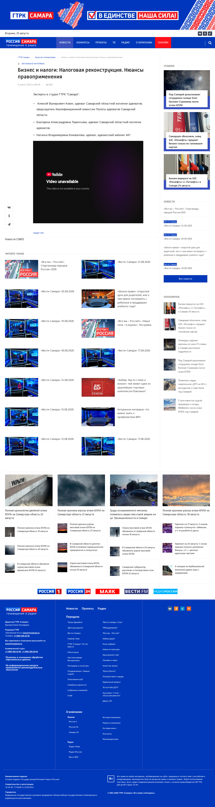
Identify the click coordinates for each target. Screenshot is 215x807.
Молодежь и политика (78, 666)
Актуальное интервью (33, 64)
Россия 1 (73, 722)
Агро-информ (109, 644)
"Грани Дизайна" (75, 622)
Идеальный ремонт (112, 682)
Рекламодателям (110, 739)
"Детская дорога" (75, 628)
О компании (144, 42)
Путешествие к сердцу (113, 677)
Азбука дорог (109, 639)
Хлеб (70, 696)
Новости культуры (111, 649)
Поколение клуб (75, 679)
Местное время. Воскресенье (75, 659)
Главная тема (73, 639)
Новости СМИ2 (14, 239)
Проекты (100, 42)
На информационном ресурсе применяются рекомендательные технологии (24, 667)
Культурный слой (111, 655)
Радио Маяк (74, 747)
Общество (38, 233)
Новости (64, 42)
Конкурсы (82, 42)
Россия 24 (73, 727)
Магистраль (73, 652)
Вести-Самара (74, 633)
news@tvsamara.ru (31, 633)
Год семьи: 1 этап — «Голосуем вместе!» (112, 694)
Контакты (107, 734)
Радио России (75, 752)
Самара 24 (74, 732)
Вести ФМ (73, 757)
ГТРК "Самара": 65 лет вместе (78, 645)
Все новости (185, 278)
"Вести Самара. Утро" (113, 622)
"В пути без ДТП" (110, 687)
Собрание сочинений (77, 690)
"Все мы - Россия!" (111, 633)
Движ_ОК (107, 701)
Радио (125, 42)
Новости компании (111, 723)
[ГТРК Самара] (21, 43)
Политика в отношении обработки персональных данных (24, 658)
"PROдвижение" (110, 628)
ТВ (114, 42)
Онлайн (163, 42)
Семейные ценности (77, 685)
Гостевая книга (109, 728)
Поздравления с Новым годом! (79, 672)
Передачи (72, 616)
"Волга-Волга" (109, 671)
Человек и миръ (110, 660)
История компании (111, 717)
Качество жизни (110, 666)
